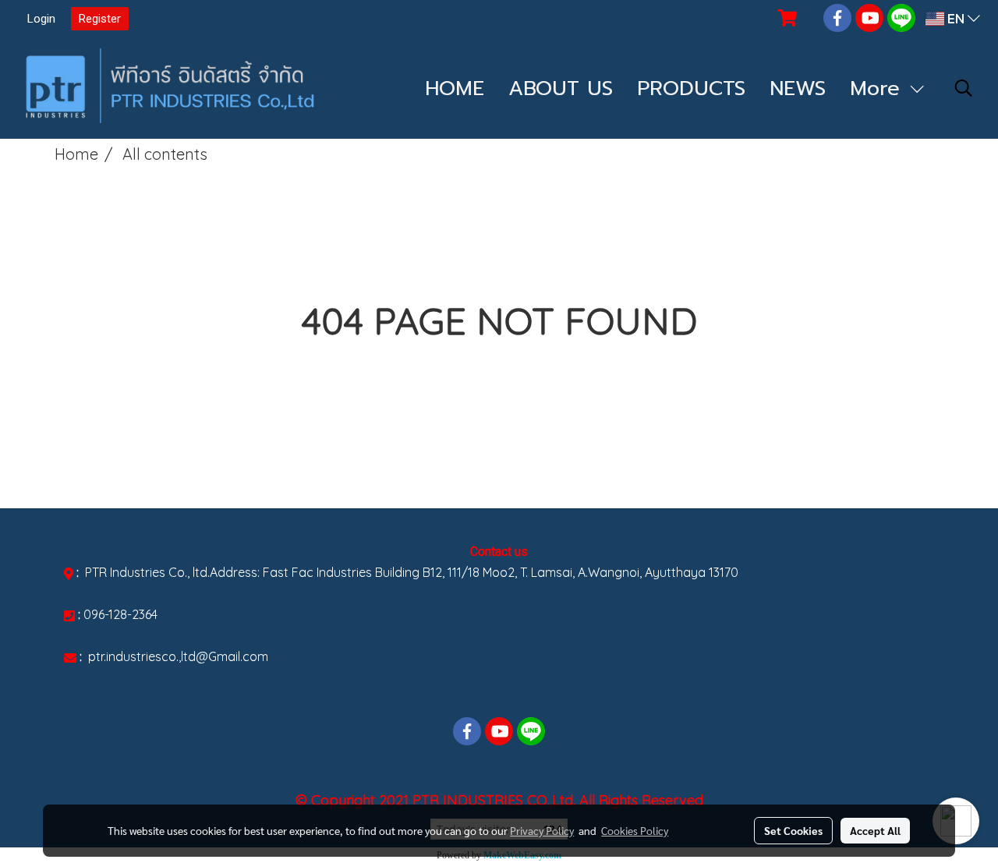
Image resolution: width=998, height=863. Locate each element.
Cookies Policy (634, 830)
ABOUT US (560, 88)
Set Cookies (793, 830)
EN (956, 18)
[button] (964, 88)
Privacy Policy (542, 830)
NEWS (798, 88)
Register (100, 19)
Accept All (875, 830)
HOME (454, 88)
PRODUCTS (691, 88)
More (879, 88)
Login (41, 19)
